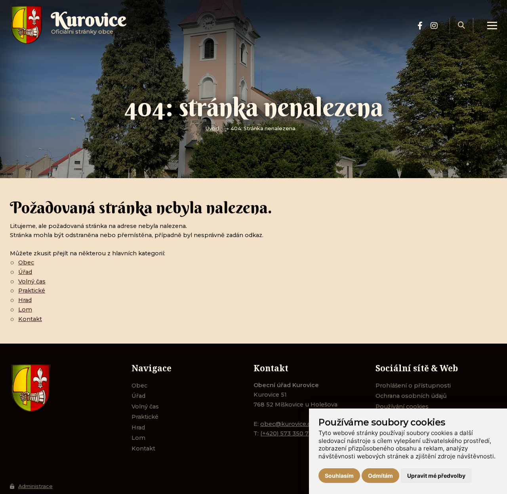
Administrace (35, 486)
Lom (25, 309)
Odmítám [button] (380, 475)
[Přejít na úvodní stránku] (63, 388)
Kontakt (30, 319)
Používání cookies (402, 406)
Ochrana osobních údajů (411, 395)
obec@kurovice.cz (287, 424)
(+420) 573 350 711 (286, 433)
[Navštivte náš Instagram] (434, 25)
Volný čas (32, 281)
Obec (26, 262)
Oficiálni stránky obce (88, 25)
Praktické (31, 290)
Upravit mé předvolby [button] (436, 475)
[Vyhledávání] (461, 25)
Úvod (212, 128)
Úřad (25, 272)
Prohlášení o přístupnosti (413, 385)
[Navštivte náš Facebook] (420, 25)
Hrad (25, 300)
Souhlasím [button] (339, 475)
